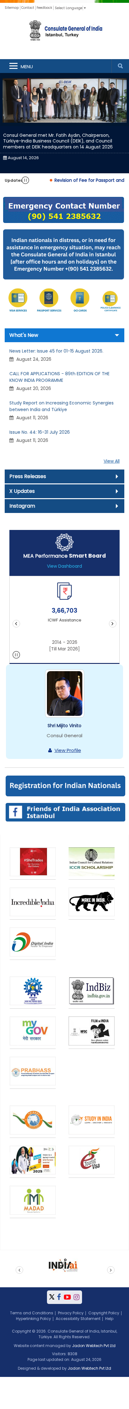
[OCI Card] (80, 300)
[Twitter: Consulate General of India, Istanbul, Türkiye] (51, 1297)
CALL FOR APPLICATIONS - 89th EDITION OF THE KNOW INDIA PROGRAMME (59, 376)
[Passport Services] (49, 300)
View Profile (67, 750)
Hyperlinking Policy (33, 1318)
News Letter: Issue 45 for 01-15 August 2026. (56, 351)
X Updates (22, 491)
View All (112, 461)
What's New (23, 335)
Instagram (22, 506)
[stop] (16, 656)
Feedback (44, 7)
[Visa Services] (18, 300)
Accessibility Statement (78, 1318)
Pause (25, 180)
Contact (27, 7)
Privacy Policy (71, 1313)
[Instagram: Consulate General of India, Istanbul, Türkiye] (77, 1297)
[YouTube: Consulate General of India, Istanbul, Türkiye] (67, 1297)
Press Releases (27, 476)
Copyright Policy (103, 1313)
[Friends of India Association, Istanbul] (65, 812)
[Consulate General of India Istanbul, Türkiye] (64, 31)
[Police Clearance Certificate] (111, 301)
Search (120, 66)
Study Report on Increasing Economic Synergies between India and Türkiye (61, 406)
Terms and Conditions (31, 1313)
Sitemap (12, 7)
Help (109, 1318)
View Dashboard (64, 566)
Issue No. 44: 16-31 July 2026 (39, 432)
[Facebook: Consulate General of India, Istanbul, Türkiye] (59, 1297)
